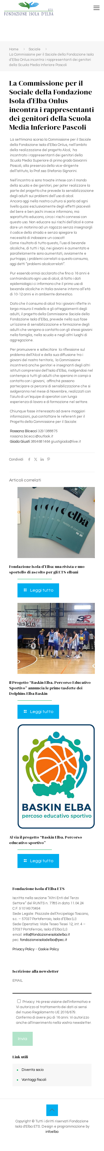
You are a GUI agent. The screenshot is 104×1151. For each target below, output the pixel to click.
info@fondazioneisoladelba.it (46, 935)
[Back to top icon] (52, 1110)
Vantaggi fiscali (34, 1080)
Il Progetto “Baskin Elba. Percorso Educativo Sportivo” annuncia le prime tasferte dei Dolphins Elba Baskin (50, 688)
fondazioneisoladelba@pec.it (43, 940)
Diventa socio (33, 1070)
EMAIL (17, 981)
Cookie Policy (48, 949)
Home (14, 49)
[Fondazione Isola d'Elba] (28, 8)
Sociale (34, 49)
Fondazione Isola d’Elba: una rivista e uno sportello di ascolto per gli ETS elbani (47, 569)
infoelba (52, 1132)
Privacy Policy (23, 949)
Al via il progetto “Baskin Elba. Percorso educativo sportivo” (45, 839)
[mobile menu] (96, 8)
